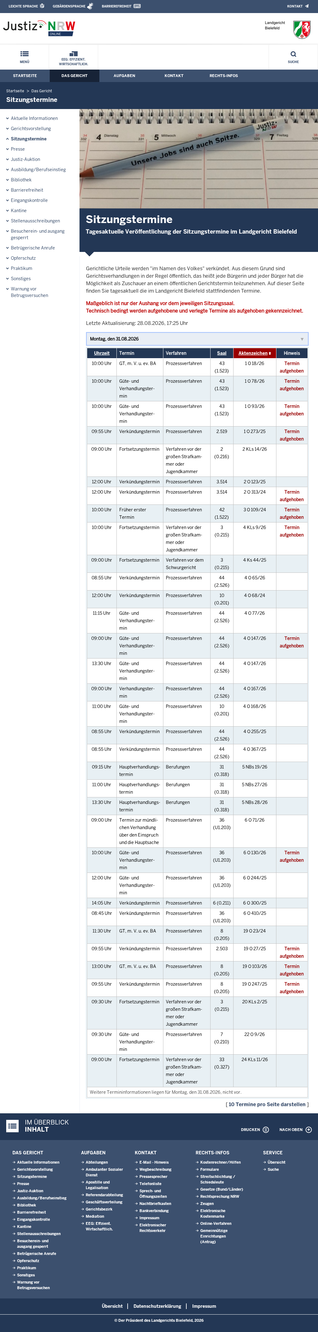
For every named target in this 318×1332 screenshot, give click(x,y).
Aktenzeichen (253, 353)
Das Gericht (74, 75)
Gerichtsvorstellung (31, 128)
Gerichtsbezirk (99, 1209)
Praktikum (21, 268)
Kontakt (294, 6)
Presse (18, 149)
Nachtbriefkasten (155, 1203)
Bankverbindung (154, 1210)
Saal (221, 353)
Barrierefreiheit (116, 6)
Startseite (25, 75)
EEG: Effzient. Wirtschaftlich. (73, 61)
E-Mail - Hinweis (154, 1162)
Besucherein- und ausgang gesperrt (38, 234)
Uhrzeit (102, 353)
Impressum (149, 1218)
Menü (24, 62)
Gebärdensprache (69, 6)
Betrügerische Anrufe (33, 248)
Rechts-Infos (224, 75)
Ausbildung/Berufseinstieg (38, 169)
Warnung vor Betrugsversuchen (29, 292)
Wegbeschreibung (155, 1169)
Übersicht (276, 1162)
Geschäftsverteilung (104, 1202)
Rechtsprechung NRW (219, 1196)
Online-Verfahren (215, 1223)
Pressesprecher (153, 1176)
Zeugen (207, 1203)
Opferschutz (23, 258)
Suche (293, 62)
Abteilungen (97, 1162)
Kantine (19, 210)
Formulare (209, 1169)
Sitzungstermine (29, 139)
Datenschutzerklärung (157, 1306)
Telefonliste (150, 1183)
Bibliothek (21, 180)
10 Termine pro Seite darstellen (267, 1104)
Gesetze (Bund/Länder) (221, 1189)
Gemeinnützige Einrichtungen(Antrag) (214, 1236)
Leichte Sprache (23, 6)
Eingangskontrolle (29, 200)
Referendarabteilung (104, 1195)
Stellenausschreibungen (35, 221)
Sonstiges (21, 278)
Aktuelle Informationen (34, 118)
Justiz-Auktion (25, 159)
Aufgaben (124, 75)
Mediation (95, 1216)
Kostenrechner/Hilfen (220, 1162)
